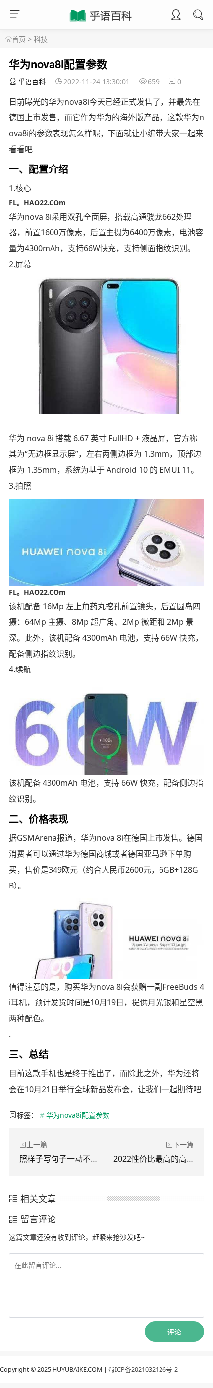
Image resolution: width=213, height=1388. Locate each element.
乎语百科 (32, 81)
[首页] (8, 39)
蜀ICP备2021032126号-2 (143, 1369)
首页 (19, 39)
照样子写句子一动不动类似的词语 (78, 1158)
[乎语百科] (101, 22)
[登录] (176, 16)
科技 (41, 39)
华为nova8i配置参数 (77, 1115)
